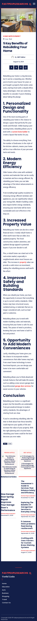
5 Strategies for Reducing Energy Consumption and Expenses (27, 466)
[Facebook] (11, 67)
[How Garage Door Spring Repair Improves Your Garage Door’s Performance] (8, 485)
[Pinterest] (21, 67)
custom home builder (20, 132)
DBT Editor (21, 57)
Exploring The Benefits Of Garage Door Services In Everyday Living (28, 507)
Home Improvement (12, 36)
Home (9, 443)
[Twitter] (16, 67)
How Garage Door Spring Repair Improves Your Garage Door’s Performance (8, 502)
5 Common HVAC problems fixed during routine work (28, 525)
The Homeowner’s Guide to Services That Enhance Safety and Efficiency (28, 487)
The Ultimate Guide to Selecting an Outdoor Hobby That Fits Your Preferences (9, 470)
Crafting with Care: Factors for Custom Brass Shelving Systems (28, 543)
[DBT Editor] (13, 57)
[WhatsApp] (26, 67)
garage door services (23, 386)
